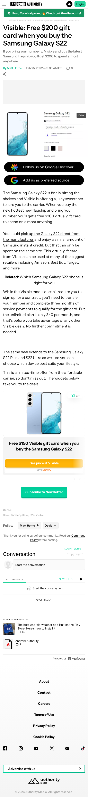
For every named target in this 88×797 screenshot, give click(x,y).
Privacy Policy (44, 726)
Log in (68, 548)
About (44, 681)
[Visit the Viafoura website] (76, 658)
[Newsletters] (67, 748)
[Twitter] (52, 748)
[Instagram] (21, 748)
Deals (7, 509)
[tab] (14, 579)
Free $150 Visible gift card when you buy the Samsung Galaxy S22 (44, 446)
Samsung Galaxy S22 (29, 193)
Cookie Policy (44, 737)
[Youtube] (36, 748)
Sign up (78, 548)
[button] (44, 4)
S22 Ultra (33, 358)
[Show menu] (4, 4)
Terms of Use (44, 715)
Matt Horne (14, 68)
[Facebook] (5, 748)
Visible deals (13, 326)
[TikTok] (83, 748)
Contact (44, 692)
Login (80, 4)
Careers (44, 703)
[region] (44, 604)
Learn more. (74, 20)
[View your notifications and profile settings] (81, 579)
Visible (29, 199)
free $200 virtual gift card (59, 216)
